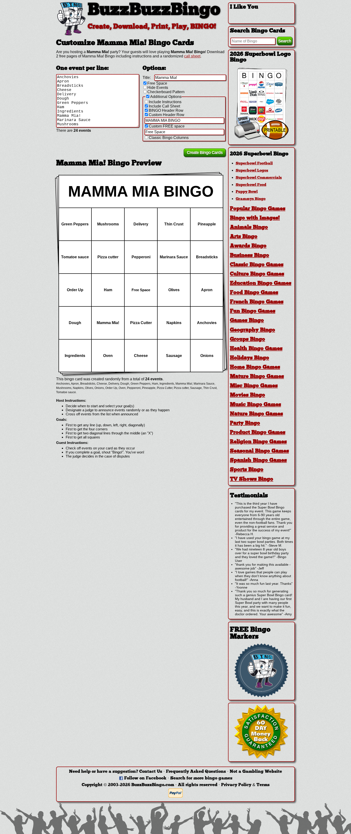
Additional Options (165, 97)
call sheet (192, 56)
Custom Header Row (166, 115)
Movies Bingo (247, 395)
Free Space (157, 83)
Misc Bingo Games (254, 386)
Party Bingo (245, 423)
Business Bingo (249, 255)
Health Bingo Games (256, 348)
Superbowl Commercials (259, 178)
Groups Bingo (247, 339)
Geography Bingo (252, 330)
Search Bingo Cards (257, 31)
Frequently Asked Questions (196, 771)
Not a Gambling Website (256, 771)
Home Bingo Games (255, 367)
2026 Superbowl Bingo (259, 154)
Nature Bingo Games (256, 414)
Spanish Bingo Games (258, 460)
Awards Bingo (248, 246)
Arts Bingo (243, 236)
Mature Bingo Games (257, 376)
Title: (147, 78)
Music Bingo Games (255, 404)
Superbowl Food (251, 185)
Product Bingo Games (257, 432)
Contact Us (150, 771)
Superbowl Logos (252, 171)
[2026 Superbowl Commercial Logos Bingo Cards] (261, 139)
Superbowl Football (254, 163)
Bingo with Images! (255, 218)
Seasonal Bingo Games (259, 451)
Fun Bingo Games (252, 311)
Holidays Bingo (249, 358)
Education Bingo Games (260, 283)
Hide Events (157, 88)
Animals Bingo (249, 227)
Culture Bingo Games (257, 274)
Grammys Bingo (251, 199)
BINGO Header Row (166, 110)
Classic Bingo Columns (169, 138)
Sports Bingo (246, 470)
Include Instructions (165, 102)
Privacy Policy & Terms (245, 785)
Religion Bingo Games (258, 442)
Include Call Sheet (164, 106)
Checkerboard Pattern (166, 92)
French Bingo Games (256, 302)
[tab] (261, 154)
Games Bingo (247, 320)
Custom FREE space (167, 126)
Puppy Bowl (247, 192)
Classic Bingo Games (256, 265)
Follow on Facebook (145, 778)
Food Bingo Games (254, 292)
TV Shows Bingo (251, 479)
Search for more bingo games (201, 778)
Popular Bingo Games (257, 209)
